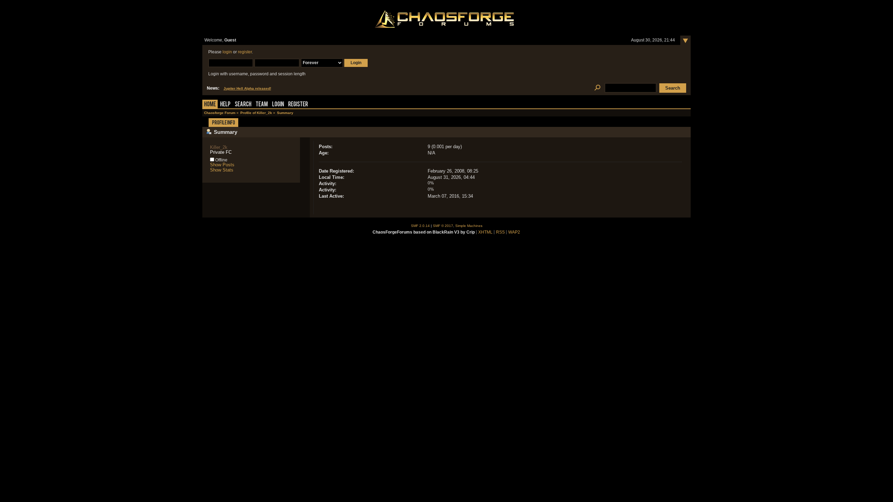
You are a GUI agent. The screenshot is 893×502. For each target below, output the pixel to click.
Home (210, 104)
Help (225, 104)
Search (243, 104)
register (245, 52)
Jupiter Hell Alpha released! (247, 88)
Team (262, 104)
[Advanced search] (597, 88)
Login (278, 104)
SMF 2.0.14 (420, 226)
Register (298, 104)
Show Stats (221, 170)
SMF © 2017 (443, 226)
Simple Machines (468, 226)
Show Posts (222, 164)
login (227, 52)
